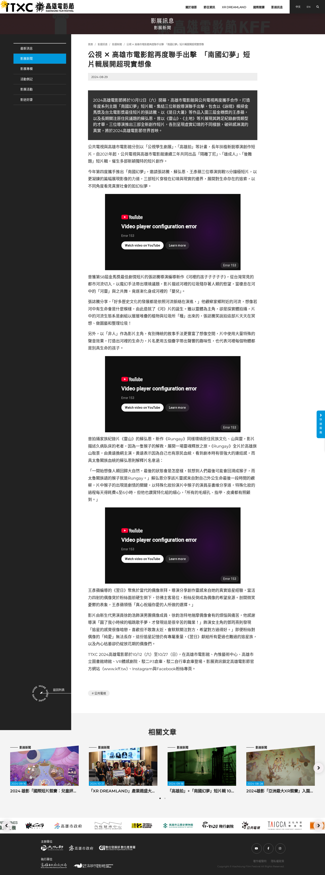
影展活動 (26, 89)
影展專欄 (26, 68)
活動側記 (26, 79)
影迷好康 (26, 99)
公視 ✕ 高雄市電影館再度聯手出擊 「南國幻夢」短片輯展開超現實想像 (165, 44)
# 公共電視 (99, 693)
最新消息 (26, 48)
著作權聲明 (259, 861)
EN (308, 6)
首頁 (90, 44)
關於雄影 (191, 7)
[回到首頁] (39, 7)
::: (2, 2)
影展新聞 (26, 58)
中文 (298, 6)
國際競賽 (259, 7)
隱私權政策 (277, 861)
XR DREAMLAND (234, 7)
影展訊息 (277, 7)
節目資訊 (209, 7)
